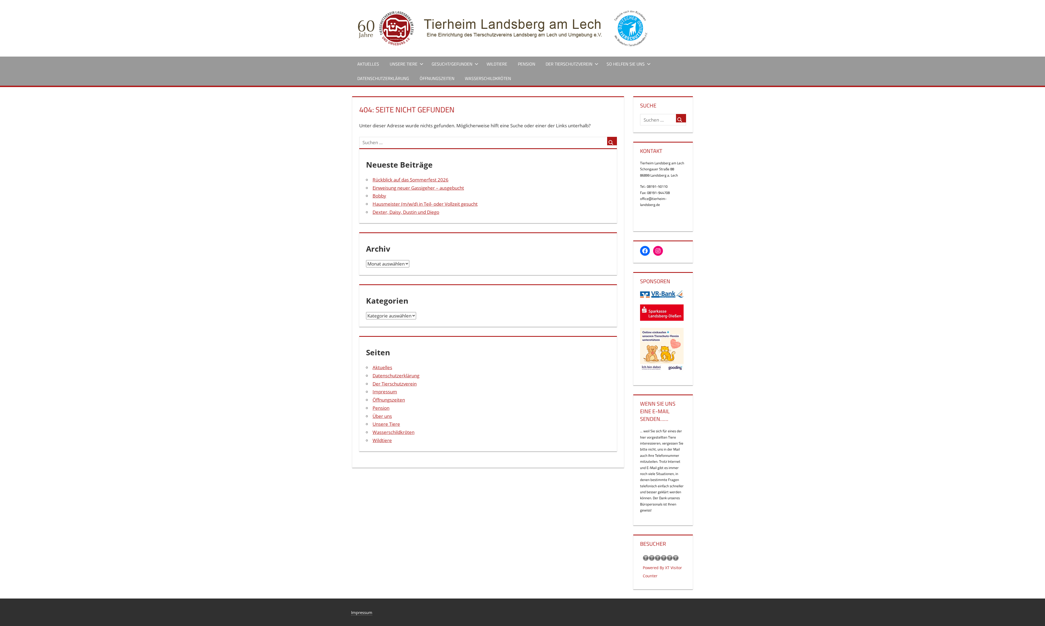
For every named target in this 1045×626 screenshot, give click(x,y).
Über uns (382, 416)
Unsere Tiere (403, 64)
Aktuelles (368, 64)
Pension (526, 64)
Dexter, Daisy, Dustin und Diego (406, 212)
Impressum (385, 391)
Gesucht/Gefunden (452, 64)
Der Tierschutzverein (569, 64)
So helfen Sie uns (626, 64)
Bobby (379, 196)
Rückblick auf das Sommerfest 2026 (410, 180)
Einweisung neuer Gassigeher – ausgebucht (418, 188)
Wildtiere (497, 64)
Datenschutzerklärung (383, 78)
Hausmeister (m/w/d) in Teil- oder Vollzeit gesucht (425, 204)
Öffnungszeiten (437, 78)
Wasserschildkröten (488, 78)
